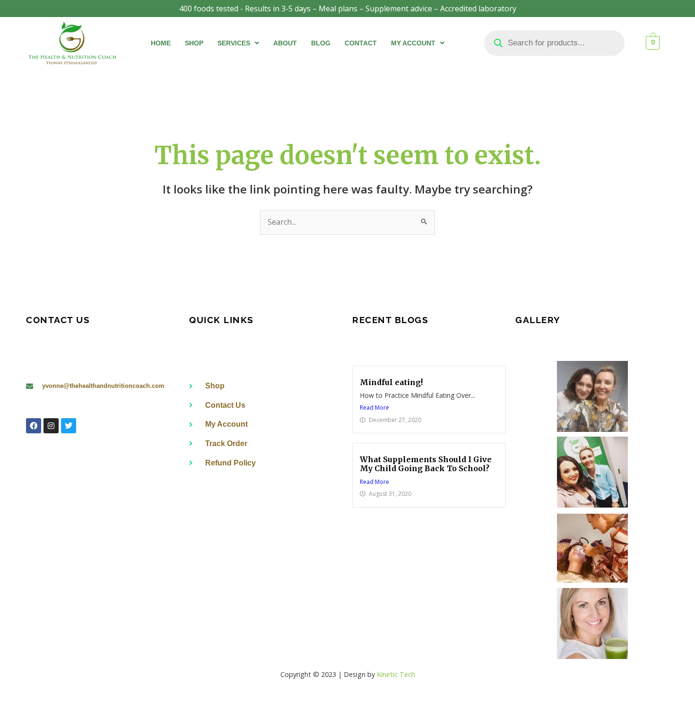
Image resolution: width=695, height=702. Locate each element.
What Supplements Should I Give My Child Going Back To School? (426, 464)
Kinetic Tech (396, 674)
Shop (194, 43)
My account (413, 43)
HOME (161, 43)
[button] (238, 43)
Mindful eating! (391, 382)
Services (233, 43)
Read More (374, 408)
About (285, 43)
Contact (361, 43)
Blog (320, 43)
